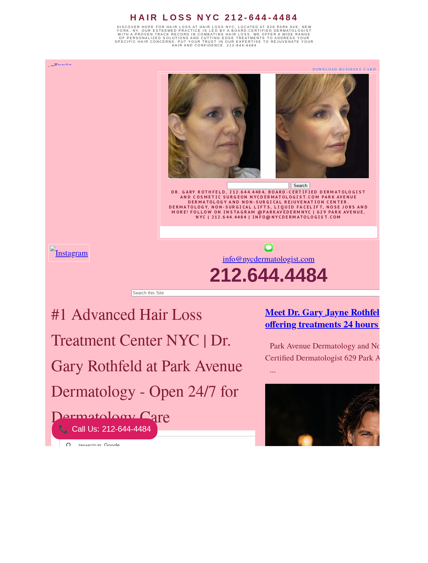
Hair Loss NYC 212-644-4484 (214, 17)
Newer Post (114, 528)
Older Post (231, 528)
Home (173, 528)
